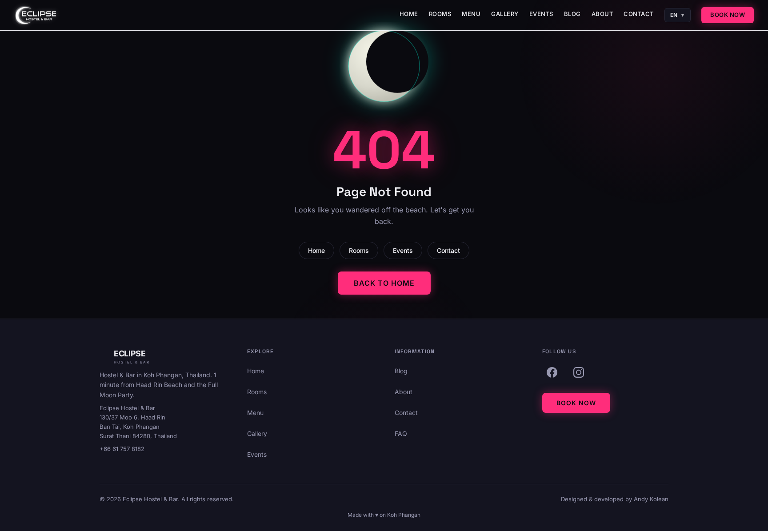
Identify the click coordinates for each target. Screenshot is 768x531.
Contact (639, 13)
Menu (471, 13)
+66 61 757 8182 (122, 448)
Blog (572, 13)
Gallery (505, 13)
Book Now (727, 14)
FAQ (401, 433)
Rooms (440, 13)
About (602, 13)
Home (409, 13)
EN (677, 15)
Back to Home (384, 283)
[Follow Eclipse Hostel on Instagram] (578, 372)
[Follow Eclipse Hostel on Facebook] (552, 372)
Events (541, 13)
